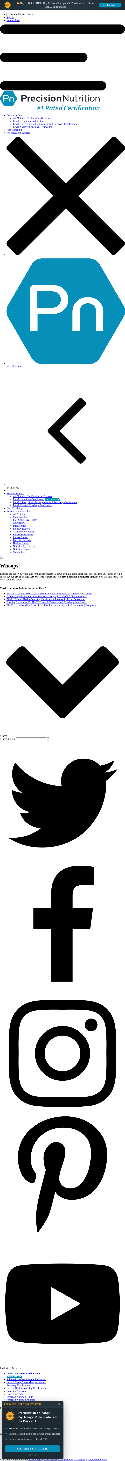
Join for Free (13, 20)
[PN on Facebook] (62, 989)
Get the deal (109, 5)
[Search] (48, 739)
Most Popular (20, 517)
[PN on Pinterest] (62, 1240)
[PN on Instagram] (62, 1114)
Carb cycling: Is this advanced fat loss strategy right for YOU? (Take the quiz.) (47, 596)
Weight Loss (19, 552)
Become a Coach (15, 115)
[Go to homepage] (50, 109)
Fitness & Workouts (23, 534)
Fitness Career (20, 537)
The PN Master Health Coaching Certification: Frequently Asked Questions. (46, 599)
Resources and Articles (18, 132)
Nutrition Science (22, 549)
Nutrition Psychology (24, 546)
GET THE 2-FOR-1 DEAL (32, 1448)
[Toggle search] (8, 14)
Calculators (19, 522)
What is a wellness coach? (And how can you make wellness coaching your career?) (50, 593)
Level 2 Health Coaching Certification (32, 505)
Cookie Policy (51, 1459)
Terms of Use (66, 1459)
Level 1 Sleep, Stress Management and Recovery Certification (45, 124)
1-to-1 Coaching (15, 1394)
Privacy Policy (35, 1459)
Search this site (17, 14)
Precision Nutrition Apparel (21, 1399)
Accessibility (80, 1459)
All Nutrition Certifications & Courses (32, 118)
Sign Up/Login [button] (14, 366)
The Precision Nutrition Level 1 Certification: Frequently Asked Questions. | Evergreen (51, 605)
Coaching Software (16, 1391)
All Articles (19, 514)
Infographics (19, 525)
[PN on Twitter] (62, 864)
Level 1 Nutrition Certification (28, 121)
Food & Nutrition (22, 540)
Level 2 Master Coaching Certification (32, 126)
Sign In (10, 17)
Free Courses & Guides (25, 520)
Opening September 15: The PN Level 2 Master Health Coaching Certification (47, 602)
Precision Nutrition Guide (20, 1396)
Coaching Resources (23, 531)
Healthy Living (21, 543)
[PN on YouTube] (62, 1365)
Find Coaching (14, 129)
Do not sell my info (97, 1459)
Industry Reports (21, 528)
